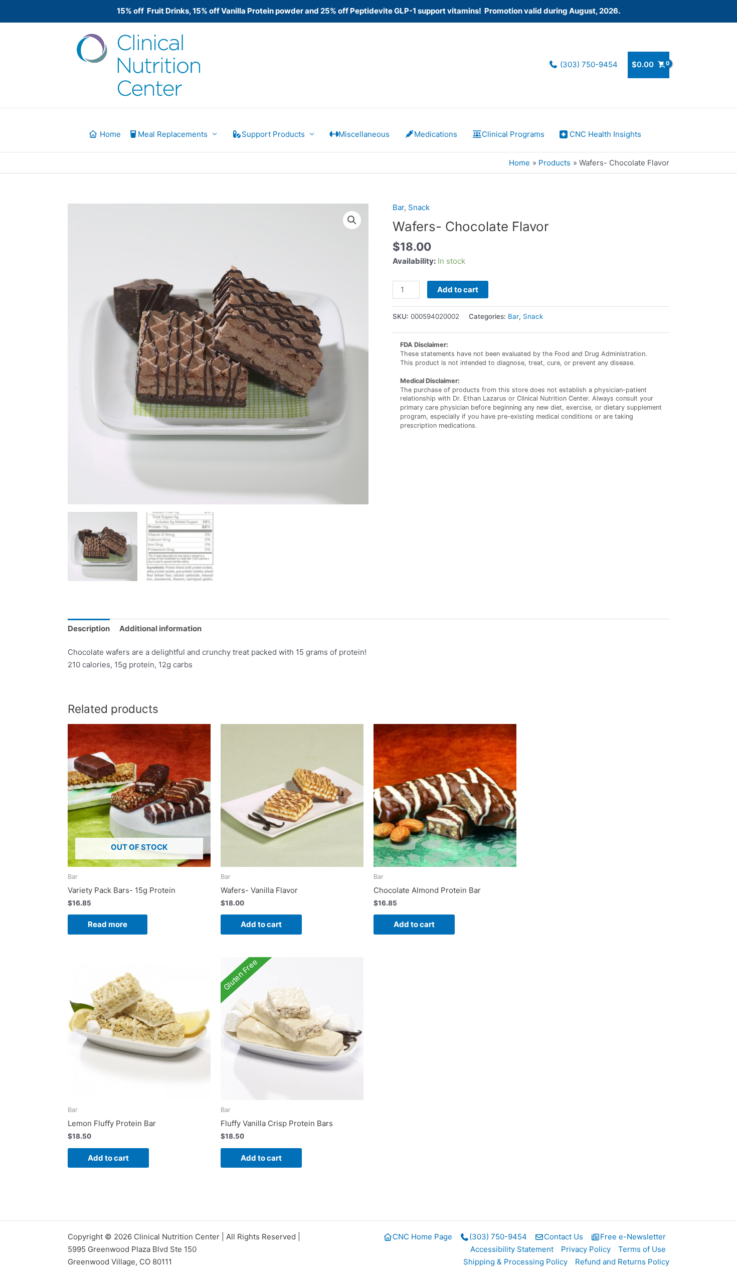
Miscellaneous (364, 134)
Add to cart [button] (261, 924)
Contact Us (563, 1236)
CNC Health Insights (605, 134)
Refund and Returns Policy (622, 1261)
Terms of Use (642, 1249)
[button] (352, 220)
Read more (107, 924)
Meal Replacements (173, 134)
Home (109, 134)
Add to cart (457, 289)
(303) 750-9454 (588, 64)
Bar (398, 207)
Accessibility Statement (512, 1249)
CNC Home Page (422, 1236)
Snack (419, 207)
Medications (435, 134)
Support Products (273, 134)
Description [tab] (89, 628)
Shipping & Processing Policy (515, 1261)
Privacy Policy (586, 1249)
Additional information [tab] (160, 628)
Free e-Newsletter (633, 1236)
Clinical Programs (513, 134)
